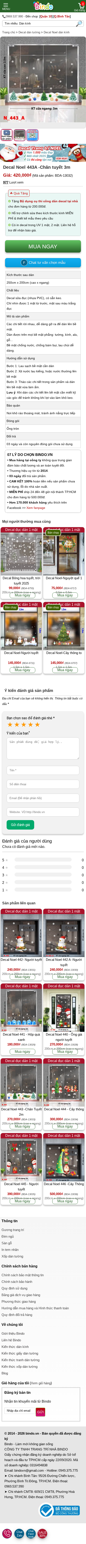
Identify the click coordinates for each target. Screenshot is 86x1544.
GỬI (40, 1412)
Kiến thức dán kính (15, 1347)
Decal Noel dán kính (56, 32)
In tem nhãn (10, 1250)
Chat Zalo (19, 1533)
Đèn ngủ (8, 1236)
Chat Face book (31, 1534)
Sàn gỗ (7, 1243)
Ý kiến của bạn (18, 733)
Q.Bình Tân (62, 16)
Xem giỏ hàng (41, 1383)
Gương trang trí (13, 1230)
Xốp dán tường (12, 1256)
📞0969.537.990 (12, 16)
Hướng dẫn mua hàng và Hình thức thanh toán (35, 1308)
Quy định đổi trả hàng (17, 1315)
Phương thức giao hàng (19, 1301)
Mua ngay (22, 595)
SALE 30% (42, 1534)
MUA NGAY (42, 246)
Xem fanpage (35, 508)
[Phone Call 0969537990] (7, 1534)
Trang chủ (8, 32)
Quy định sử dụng (14, 1288)
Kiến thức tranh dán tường (20, 1360)
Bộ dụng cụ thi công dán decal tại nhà (49, 201)
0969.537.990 (14, 1486)
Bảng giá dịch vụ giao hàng (21, 1295)
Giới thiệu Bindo (13, 1333)
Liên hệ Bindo (11, 1340)
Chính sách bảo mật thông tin (23, 1275)
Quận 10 (46, 16)
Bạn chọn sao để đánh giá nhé (31, 718)
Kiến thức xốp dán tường (19, 1366)
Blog (5, 1373)
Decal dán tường (29, 32)
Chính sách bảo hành (17, 1282)
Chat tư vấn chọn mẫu (44, 262)
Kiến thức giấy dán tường (20, 1353)
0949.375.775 (68, 1470)
